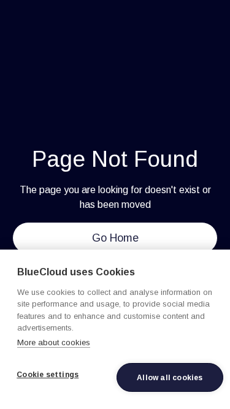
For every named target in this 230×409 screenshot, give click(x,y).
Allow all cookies (169, 377)
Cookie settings (48, 374)
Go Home (115, 238)
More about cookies (53, 342)
